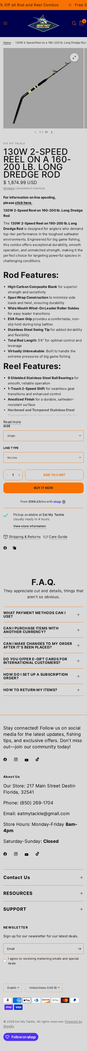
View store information (29, 526)
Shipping (8, 188)
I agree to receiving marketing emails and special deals (43, 961)
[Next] (52, 132)
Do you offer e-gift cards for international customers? (35, 661)
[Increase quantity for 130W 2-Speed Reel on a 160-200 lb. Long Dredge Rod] (19, 475)
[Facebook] (6, 548)
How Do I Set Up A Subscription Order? (35, 676)
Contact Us (16, 877)
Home (7, 42)
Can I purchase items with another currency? (30, 630)
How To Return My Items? (30, 690)
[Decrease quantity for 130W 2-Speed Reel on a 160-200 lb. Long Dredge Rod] (7, 475)
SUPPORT (14, 909)
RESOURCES (18, 893)
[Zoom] (74, 57)
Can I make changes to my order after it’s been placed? (37, 645)
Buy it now (43, 488)
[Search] (74, 23)
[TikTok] (41, 759)
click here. (23, 203)
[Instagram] (19, 759)
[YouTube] (30, 760)
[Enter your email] (79, 948)
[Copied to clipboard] (15, 548)
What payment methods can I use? (34, 614)
